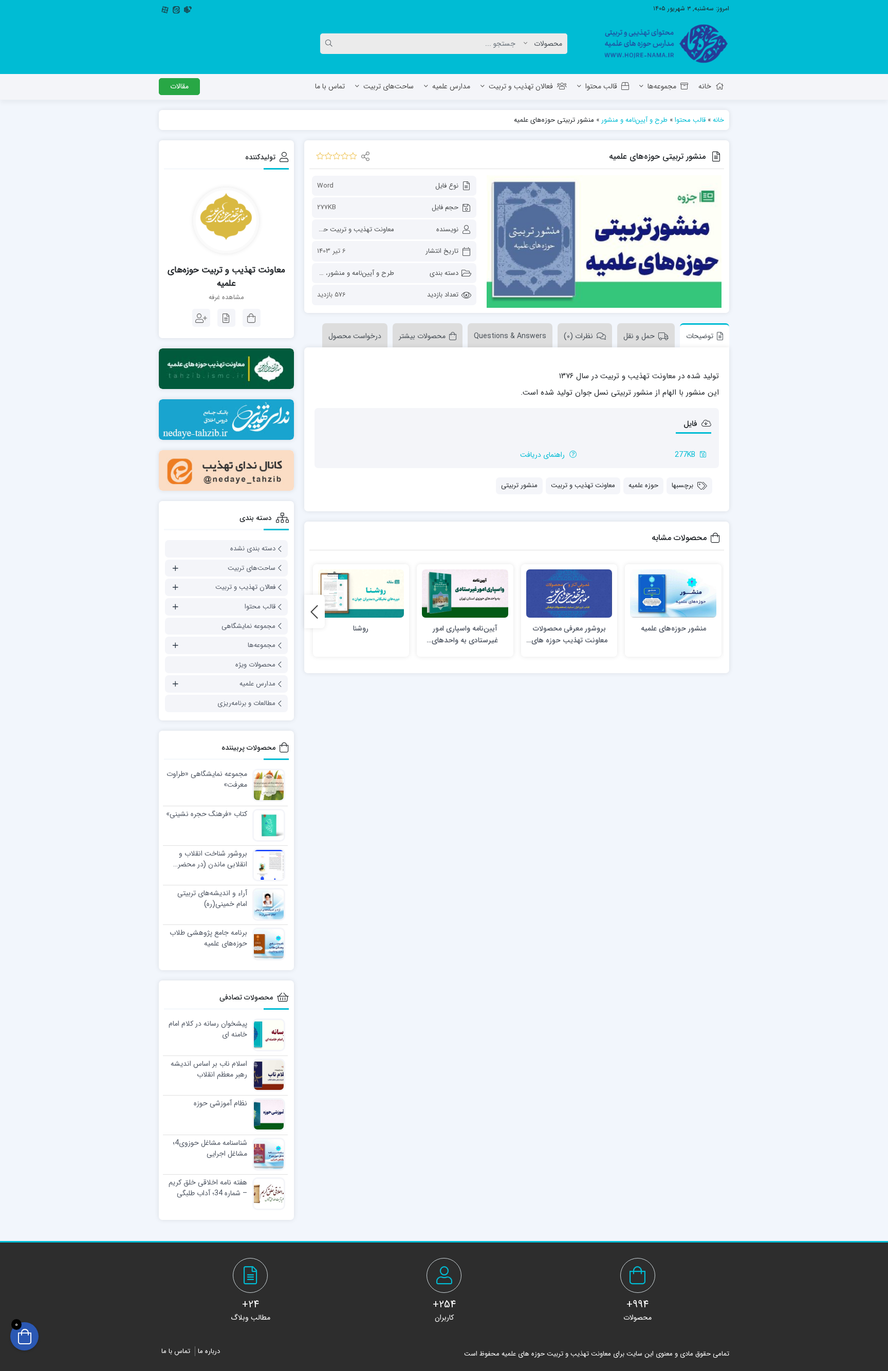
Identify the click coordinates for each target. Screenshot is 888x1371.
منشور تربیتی (519, 485)
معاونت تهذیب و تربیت (583, 485)
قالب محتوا (601, 86)
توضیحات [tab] (699, 336)
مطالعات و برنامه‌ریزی (246, 703)
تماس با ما (330, 86)
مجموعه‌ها (661, 86)
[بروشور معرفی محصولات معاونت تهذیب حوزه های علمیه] (569, 593)
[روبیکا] (187, 9)
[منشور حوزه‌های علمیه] (673, 593)
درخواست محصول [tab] (354, 336)
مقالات (179, 86)
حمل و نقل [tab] (639, 336)
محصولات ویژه (255, 664)
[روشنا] (361, 593)
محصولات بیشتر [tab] (422, 336)
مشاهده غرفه (226, 297)
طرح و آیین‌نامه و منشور (634, 120)
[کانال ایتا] (226, 470)
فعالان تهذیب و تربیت (521, 86)
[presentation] (314, 611)
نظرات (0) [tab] (578, 336)
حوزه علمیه (643, 485)
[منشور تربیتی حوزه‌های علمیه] (604, 241)
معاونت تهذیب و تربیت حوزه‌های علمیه (340, 229)
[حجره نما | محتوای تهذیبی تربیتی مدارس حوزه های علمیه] (662, 43)
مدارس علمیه (451, 86)
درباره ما (209, 1351)
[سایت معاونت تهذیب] (226, 368)
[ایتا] (176, 9)
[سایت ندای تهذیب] (226, 419)
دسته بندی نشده (252, 548)
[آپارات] (165, 9)
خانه (704, 86)
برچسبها (682, 485)
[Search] (330, 43)
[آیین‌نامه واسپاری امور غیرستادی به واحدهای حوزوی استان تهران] (465, 593)
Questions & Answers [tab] (510, 336)
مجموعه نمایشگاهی (248, 626)
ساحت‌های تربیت (388, 86)
